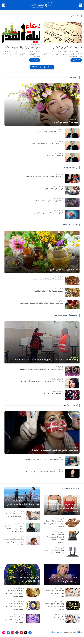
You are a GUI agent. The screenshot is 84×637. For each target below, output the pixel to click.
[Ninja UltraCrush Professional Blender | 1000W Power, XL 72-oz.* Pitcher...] (72, 535)
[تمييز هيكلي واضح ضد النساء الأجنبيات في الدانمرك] (72, 178)
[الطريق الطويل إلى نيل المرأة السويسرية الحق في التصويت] (72, 371)
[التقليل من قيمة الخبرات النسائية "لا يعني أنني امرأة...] (72, 473)
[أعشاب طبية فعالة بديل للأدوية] (42, 252)
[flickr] (3, 632)
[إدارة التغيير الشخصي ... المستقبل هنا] (72, 202)
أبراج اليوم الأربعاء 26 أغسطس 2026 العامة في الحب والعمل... (14, 606)
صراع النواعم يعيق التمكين (53, 394)
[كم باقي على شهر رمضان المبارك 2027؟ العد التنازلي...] (72, 592)
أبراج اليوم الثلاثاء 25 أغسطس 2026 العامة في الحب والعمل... (14, 620)
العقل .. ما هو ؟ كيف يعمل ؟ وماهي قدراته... (47, 213)
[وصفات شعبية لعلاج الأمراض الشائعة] (72, 292)
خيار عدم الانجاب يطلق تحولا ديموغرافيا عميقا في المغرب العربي (23, 503)
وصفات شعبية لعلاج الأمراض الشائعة (49, 291)
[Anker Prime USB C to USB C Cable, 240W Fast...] (72, 552)
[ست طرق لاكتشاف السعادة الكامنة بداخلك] (72, 145)
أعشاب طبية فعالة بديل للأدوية (63, 270)
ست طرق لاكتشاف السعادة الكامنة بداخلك (47, 144)
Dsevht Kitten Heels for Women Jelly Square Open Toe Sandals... (54, 524)
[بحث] (3, 5)
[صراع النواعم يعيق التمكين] (72, 395)
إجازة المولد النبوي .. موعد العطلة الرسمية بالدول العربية (54, 606)
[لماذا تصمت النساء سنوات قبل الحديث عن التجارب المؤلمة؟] (33, 540)
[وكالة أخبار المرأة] (42, 5)
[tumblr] (17, 632)
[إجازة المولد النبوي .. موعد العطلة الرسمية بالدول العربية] (72, 605)
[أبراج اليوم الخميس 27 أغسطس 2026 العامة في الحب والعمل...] (33, 592)
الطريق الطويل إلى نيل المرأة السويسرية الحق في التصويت (41, 369)
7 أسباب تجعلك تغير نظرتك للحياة (50, 132)
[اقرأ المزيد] (76, 60)
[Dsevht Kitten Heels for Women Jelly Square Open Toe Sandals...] (72, 522)
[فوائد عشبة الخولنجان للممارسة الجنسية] (72, 280)
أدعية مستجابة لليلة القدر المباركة (22, 47)
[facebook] (30, 632)
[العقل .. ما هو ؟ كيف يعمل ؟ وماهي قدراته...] (72, 214)
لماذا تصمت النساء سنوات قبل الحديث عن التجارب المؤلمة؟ (14, 542)
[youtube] (12, 632)
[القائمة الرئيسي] (80, 5)
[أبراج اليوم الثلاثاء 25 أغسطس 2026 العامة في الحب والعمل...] (33, 618)
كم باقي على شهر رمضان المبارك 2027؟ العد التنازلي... (55, 593)
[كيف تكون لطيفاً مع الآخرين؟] (42, 104)
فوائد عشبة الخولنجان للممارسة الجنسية (48, 279)
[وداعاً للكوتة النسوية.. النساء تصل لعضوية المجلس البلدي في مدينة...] (42, 342)
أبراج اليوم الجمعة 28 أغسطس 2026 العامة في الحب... (24, 580)
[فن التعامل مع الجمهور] (72, 190)
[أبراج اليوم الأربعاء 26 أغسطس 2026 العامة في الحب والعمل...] (33, 605)
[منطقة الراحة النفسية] (72, 157)
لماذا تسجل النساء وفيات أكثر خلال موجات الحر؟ (14, 515)
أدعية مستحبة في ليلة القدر (67, 47)
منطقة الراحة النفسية (55, 156)
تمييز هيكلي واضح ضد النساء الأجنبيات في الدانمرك (44, 177)
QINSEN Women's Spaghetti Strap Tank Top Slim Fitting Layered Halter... (62, 508)
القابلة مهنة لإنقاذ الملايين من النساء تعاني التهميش (43, 460)
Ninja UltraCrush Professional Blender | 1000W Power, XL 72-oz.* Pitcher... (54, 539)
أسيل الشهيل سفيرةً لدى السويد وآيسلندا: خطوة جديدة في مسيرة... (14, 529)
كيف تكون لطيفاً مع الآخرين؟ (65, 122)
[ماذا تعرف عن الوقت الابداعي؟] (72, 618)
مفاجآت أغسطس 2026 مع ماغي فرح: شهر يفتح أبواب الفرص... (64, 580)
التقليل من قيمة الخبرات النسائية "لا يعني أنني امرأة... (43, 472)
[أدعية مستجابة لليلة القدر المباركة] (21, 32)
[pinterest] (21, 632)
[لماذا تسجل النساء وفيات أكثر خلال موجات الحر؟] (33, 515)
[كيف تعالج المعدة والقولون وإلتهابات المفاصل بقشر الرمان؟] (72, 304)
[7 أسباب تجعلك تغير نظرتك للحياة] (72, 133)
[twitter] (25, 632)
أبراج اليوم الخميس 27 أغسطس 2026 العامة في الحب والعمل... (14, 593)
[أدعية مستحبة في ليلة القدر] (63, 32)
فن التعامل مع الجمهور (54, 189)
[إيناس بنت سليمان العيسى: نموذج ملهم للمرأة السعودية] (72, 383)
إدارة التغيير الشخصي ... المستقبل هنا (49, 201)
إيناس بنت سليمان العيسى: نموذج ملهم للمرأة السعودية (42, 381)
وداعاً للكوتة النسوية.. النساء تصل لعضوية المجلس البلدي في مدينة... (45, 360)
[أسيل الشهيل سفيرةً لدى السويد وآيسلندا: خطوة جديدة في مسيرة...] (33, 527)
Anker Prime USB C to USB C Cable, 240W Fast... (54, 552)
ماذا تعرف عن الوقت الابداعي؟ (56, 618)
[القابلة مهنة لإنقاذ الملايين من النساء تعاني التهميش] (72, 461)
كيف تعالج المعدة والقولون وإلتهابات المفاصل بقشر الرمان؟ (41, 303)
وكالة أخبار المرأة (57, 632)
